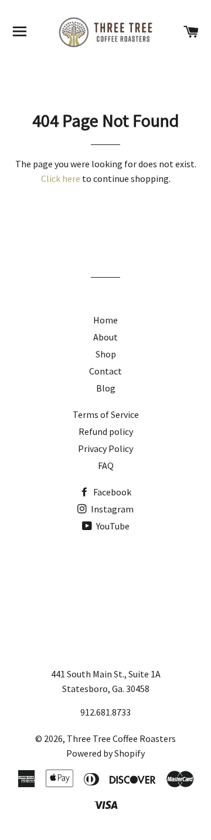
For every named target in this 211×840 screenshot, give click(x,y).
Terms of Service (106, 414)
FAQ (106, 465)
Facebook (111, 492)
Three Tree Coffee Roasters (121, 738)
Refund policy (106, 431)
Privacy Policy (105, 448)
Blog (105, 388)
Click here (60, 178)
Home (105, 320)
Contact (105, 371)
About (105, 337)
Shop (106, 354)
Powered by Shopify (105, 753)
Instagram (111, 509)
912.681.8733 (105, 712)
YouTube (112, 526)
